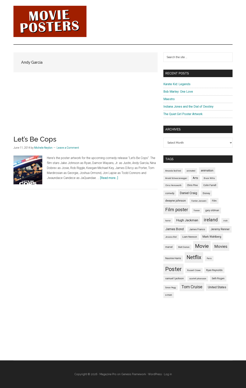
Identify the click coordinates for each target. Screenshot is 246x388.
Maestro (169, 99)
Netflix (194, 257)
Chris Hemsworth (173, 185)
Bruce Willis (209, 178)
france (197, 210)
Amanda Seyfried (173, 171)
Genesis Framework (133, 374)
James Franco (197, 229)
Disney (206, 193)
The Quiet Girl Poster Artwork (183, 114)
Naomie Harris (173, 258)
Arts (195, 178)
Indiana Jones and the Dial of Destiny (188, 106)
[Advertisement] (85, 109)
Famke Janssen (198, 201)
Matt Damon (183, 247)
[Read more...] (109, 178)
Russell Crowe (194, 270)
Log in (168, 374)
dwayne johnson (175, 200)
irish (225, 220)
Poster (173, 269)
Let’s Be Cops (34, 139)
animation (207, 170)
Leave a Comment (68, 147)
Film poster (176, 209)
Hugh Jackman (187, 220)
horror (168, 220)
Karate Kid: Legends (176, 84)
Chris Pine (192, 185)
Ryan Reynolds (214, 270)
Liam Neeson (189, 236)
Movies (220, 246)
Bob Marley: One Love (178, 91)
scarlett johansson (197, 278)
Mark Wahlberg (212, 236)
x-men (168, 294)
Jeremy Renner (220, 229)
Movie (202, 246)
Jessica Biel (171, 237)
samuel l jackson (174, 278)
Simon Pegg (170, 287)
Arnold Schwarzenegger (176, 178)
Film (214, 200)
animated (191, 171)
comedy (169, 193)
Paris (209, 258)
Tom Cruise (191, 286)
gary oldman (212, 210)
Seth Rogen (218, 278)
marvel (169, 246)
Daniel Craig (188, 193)
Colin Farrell (209, 185)
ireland (211, 219)
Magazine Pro (108, 374)
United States (217, 287)
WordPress (155, 374)
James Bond (174, 229)
